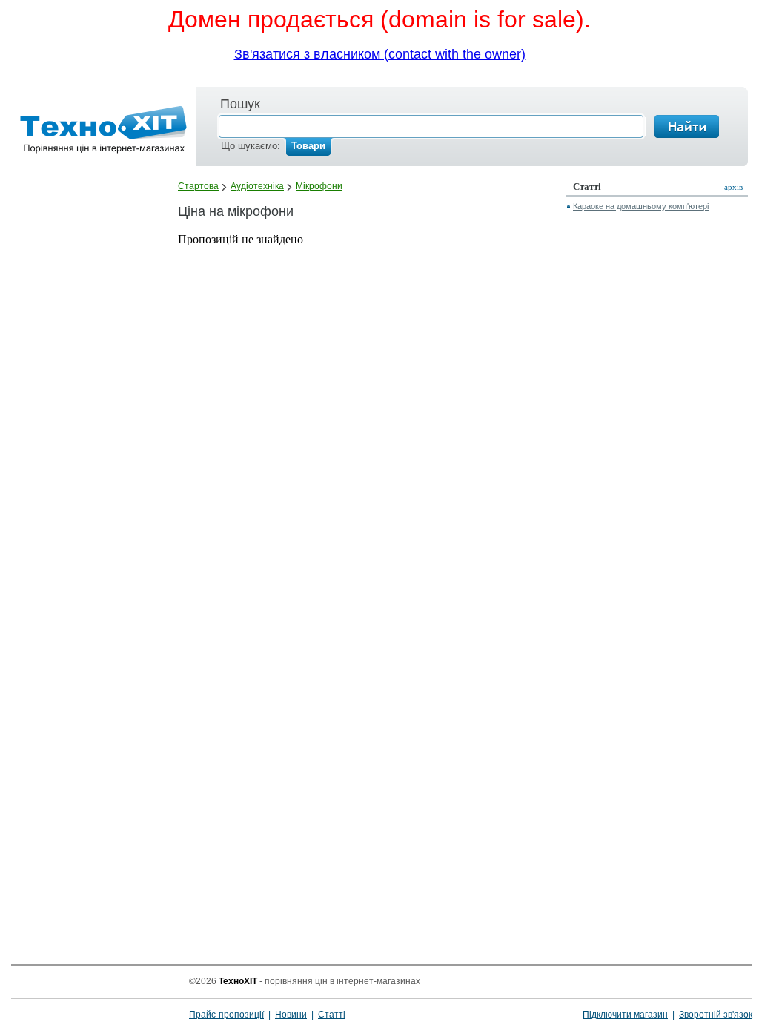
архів (733, 186)
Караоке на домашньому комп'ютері (641, 206)
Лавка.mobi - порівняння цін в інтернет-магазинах (98, 132)
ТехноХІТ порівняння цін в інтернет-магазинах (95, 999)
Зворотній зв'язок (715, 1014)
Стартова (198, 186)
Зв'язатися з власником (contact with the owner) (380, 54)
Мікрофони (319, 186)
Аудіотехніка (257, 186)
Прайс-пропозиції (226, 1014)
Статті (331, 1014)
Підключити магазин (625, 1014)
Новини (291, 1014)
